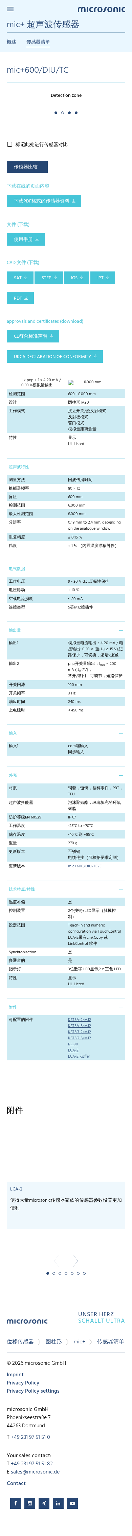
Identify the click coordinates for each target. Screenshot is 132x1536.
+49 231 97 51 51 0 (30, 1437)
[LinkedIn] (58, 1503)
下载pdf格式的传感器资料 (41, 201)
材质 (13, 788)
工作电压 (17, 581)
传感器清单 (38, 42)
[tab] (66, 466)
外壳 (13, 775)
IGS (74, 278)
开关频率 (17, 693)
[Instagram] (29, 1503)
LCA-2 (73, 1050)
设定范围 (17, 925)
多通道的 (17, 960)
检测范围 (17, 394)
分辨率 (15, 522)
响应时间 (17, 702)
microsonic (27, 1323)
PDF (18, 298)
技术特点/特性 (22, 889)
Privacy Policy (23, 1383)
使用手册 (23, 240)
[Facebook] (15, 1503)
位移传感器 (20, 1342)
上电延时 (17, 710)
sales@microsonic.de (35, 1472)
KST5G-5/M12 (79, 1038)
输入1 (13, 746)
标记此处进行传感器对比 (42, 145)
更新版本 (17, 851)
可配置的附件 (21, 1020)
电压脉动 (17, 590)
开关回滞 (17, 685)
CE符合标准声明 (30, 336)
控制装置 (17, 910)
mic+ (79, 1342)
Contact (16, 1483)
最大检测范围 (21, 514)
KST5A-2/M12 (79, 1020)
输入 (13, 733)
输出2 (14, 663)
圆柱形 (54, 1342)
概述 (11, 42)
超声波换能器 (21, 802)
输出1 (13, 643)
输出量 (15, 630)
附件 (13, 1007)
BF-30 (73, 1044)
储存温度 (17, 834)
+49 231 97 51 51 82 (32, 1464)
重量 (13, 843)
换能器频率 (19, 488)
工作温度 (17, 826)
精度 (13, 546)
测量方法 (17, 480)
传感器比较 (26, 167)
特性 (13, 438)
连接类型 (17, 607)
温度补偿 (17, 902)
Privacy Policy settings (33, 1391)
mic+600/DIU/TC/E (85, 866)
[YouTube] (72, 1503)
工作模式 (17, 411)
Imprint (15, 1375)
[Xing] (44, 1503)
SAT (18, 278)
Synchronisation (22, 952)
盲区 (13, 497)
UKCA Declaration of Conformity (52, 357)
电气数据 (17, 569)
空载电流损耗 (21, 599)
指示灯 (15, 969)
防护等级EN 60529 (25, 817)
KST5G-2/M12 (79, 1032)
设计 (13, 402)
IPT (100, 278)
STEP (46, 278)
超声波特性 (19, 467)
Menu (10, 9)
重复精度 (17, 537)
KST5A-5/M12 (79, 1026)
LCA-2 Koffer (79, 1056)
